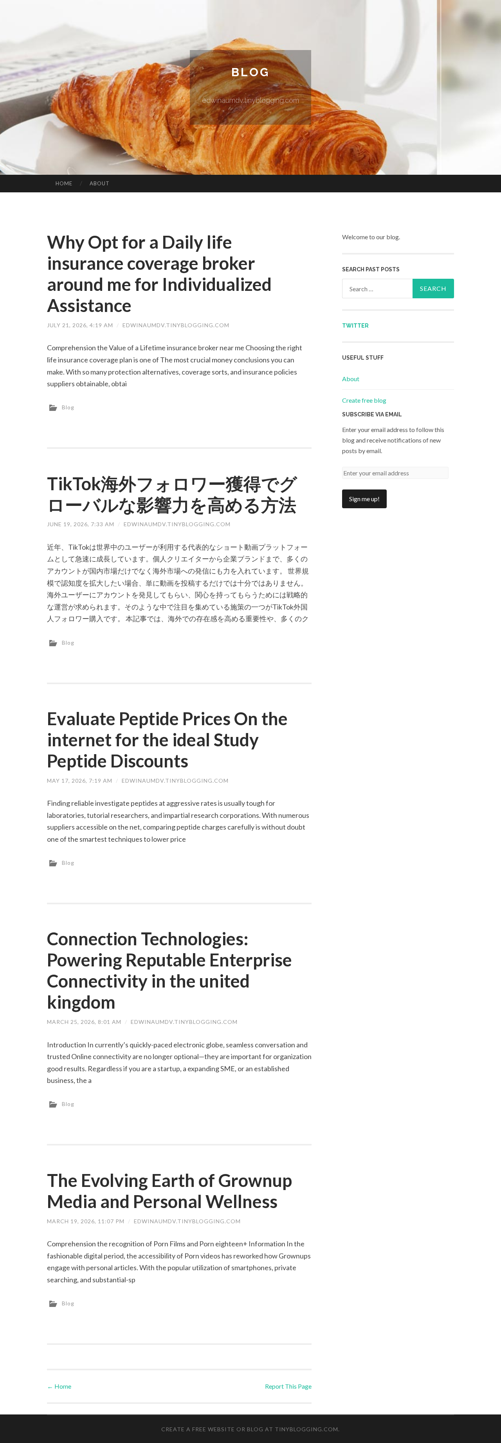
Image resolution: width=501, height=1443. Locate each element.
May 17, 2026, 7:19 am (79, 780)
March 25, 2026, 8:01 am (84, 1021)
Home (64, 183)
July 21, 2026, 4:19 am (80, 325)
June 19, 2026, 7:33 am (80, 524)
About (100, 183)
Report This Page (288, 1386)
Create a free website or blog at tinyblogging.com (249, 1429)
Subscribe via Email (372, 414)
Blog (250, 72)
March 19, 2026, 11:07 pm (85, 1221)
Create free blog (364, 400)
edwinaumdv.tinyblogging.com (176, 325)
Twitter (355, 326)
